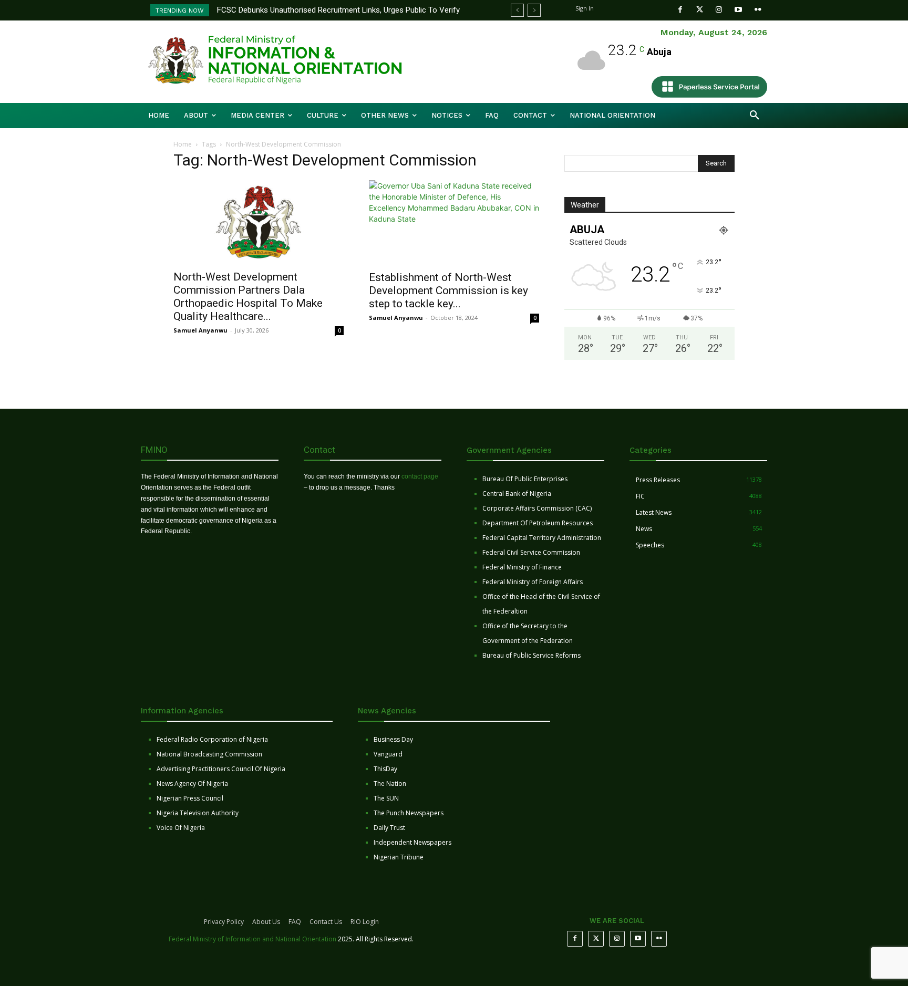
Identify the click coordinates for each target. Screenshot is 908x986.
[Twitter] (699, 10)
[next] (534, 10)
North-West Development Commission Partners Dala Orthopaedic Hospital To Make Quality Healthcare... (248, 297)
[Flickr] (758, 10)
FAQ (294, 921)
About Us (266, 921)
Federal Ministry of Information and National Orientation (252, 939)
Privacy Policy (224, 921)
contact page (419, 476)
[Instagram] (719, 10)
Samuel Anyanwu (200, 330)
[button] (754, 115)
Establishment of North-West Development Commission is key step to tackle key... (448, 290)
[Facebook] (680, 10)
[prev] (517, 10)
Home (182, 144)
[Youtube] (738, 10)
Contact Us (325, 921)
